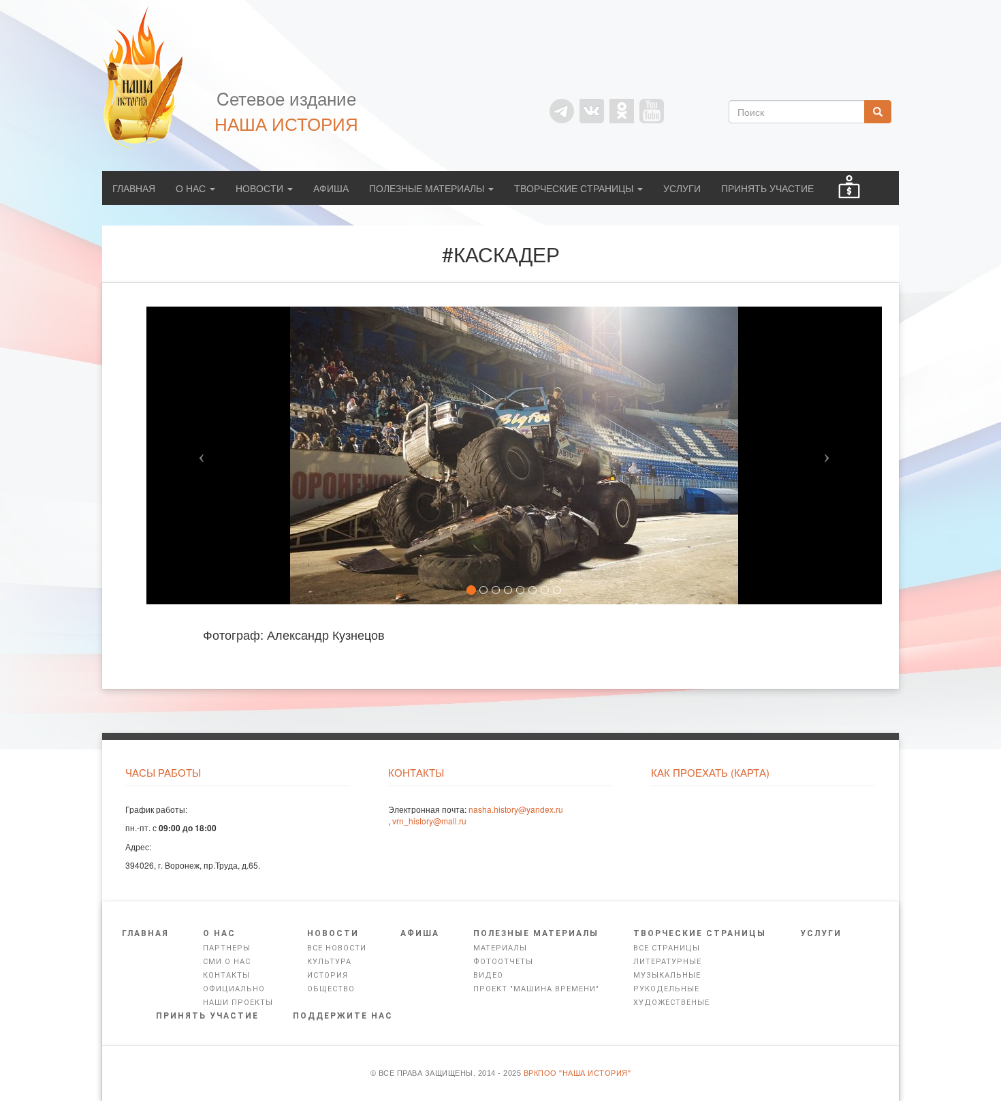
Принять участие (767, 188)
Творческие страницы (575, 188)
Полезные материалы (428, 188)
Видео (488, 975)
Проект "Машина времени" (536, 988)
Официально (234, 988)
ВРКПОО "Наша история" (577, 1073)
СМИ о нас (227, 961)
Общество (331, 988)
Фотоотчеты (503, 961)
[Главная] (149, 77)
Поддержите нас (343, 1016)
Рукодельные (666, 988)
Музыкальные (667, 975)
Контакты (226, 975)
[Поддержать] (849, 188)
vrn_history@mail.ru (429, 820)
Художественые (671, 1002)
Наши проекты (238, 1002)
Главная (133, 188)
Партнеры (227, 948)
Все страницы (666, 948)
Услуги (682, 188)
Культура (329, 961)
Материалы (500, 948)
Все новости (336, 948)
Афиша (331, 188)
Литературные (667, 961)
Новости (261, 188)
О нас (192, 188)
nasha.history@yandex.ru (515, 809)
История (327, 975)
